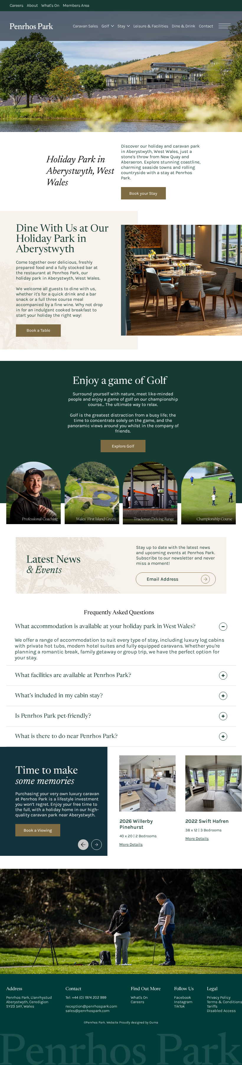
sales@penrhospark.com (87, 1010)
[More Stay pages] (128, 25)
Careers (137, 1002)
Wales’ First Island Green (96, 519)
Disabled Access (221, 1010)
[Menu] (225, 26)
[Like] (205, 579)
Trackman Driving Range (154, 519)
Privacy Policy (218, 997)
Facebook (182, 997)
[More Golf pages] (112, 25)
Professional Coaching (40, 519)
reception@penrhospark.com (91, 1006)
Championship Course (214, 519)
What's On (139, 997)
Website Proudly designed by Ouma (132, 1022)
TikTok (179, 1006)
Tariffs (212, 1006)
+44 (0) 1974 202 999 (89, 997)
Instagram (183, 1002)
